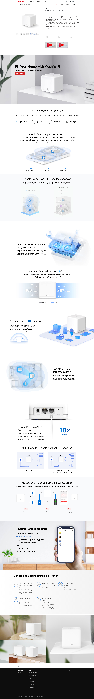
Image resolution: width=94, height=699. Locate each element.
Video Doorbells (32, 692)
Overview (55, 4)
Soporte (74, 4)
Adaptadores (31, 678)
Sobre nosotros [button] (45, 1)
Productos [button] (32, 1)
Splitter (30, 690)
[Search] (67, 1)
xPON (30, 689)
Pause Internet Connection (26, 551)
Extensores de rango (32, 675)
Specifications (68, 4)
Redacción (41, 672)
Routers (30, 673)
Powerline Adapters (32, 676)
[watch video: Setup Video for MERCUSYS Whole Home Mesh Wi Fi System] (50, 45)
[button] (40, 34)
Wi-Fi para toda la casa (21, 4)
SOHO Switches (31, 679)
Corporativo (20, 672)
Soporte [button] (38, 1)
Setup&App (61, 4)
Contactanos (20, 673)
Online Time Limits (23, 548)
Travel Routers (31, 681)
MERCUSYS (21, 1)
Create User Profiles (24, 536)
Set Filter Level (22, 545)
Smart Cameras (31, 687)
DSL (29, 682)
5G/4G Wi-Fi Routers (32, 684)
